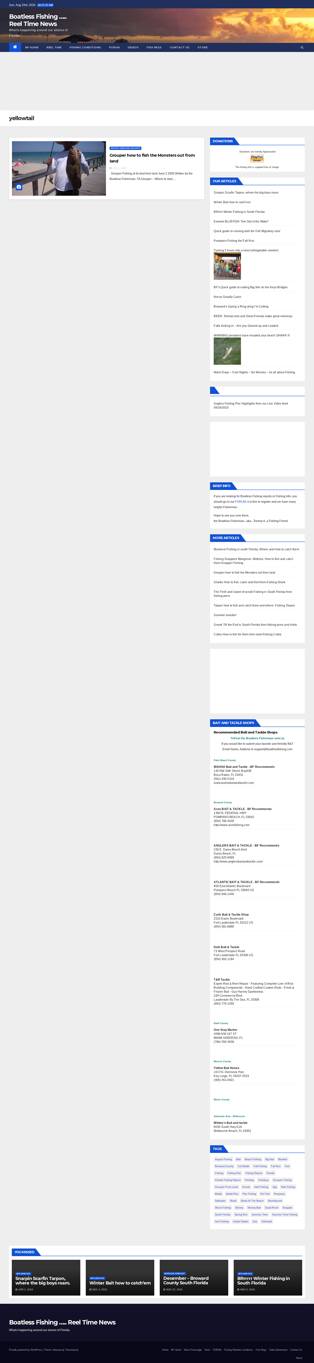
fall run (276, 1166)
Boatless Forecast (174, 1273)
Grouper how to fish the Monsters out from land (244, 572)
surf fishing (222, 1221)
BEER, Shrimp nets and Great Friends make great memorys (253, 316)
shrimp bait (254, 1207)
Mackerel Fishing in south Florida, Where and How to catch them (256, 549)
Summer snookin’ (225, 615)
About (299, 1358)
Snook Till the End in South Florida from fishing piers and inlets (255, 624)
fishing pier (234, 1173)
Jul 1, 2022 (120, 168)
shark (233, 1200)
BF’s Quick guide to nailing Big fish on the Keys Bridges (250, 287)
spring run (241, 1214)
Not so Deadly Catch (227, 296)
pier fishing (249, 1193)
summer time (260, 1214)
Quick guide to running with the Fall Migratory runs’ (247, 231)
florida (270, 1173)
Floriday (249, 1180)
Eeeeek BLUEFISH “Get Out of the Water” (241, 221)
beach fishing (253, 1159)
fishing (219, 1173)
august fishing (223, 1159)
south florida (222, 1214)
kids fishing (288, 1186)
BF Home (32, 47)
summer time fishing (284, 1214)
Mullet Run (232, 1193)
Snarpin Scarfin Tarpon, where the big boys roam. (246, 192)
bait (238, 1159)
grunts (246, 1186)
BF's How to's (23, 1274)
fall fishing (260, 1166)
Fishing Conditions (85, 47)
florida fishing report (228, 1180)
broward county (224, 1166)
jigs (274, 1186)
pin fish (265, 1193)
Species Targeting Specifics (125, 148)
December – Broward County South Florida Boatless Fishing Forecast (190, 1283)
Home (165, 1349)
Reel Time (54, 47)
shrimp (239, 1207)
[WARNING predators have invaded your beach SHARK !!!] (227, 350)
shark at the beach (252, 1200)
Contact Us (180, 47)
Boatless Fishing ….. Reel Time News (37, 20)
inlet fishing (261, 1186)
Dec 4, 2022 (99, 1289)
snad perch (271, 1207)
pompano (279, 1193)
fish (287, 1166)
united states (240, 1221)
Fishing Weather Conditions (238, 1349)
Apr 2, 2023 (26, 1289)
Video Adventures (278, 1349)
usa (255, 1221)
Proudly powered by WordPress (26, 1349)
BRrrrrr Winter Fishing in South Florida (239, 211)
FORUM (114, 47)
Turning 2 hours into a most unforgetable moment (246, 250)
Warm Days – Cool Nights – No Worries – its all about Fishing (254, 372)
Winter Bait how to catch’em (232, 202)
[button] (302, 47)
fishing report (253, 1173)
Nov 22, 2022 (174, 1289)
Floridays (263, 1180)
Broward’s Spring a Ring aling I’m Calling (241, 306)
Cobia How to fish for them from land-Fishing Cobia (247, 634)
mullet (218, 1193)
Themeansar (71, 1349)
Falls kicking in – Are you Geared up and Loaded (246, 325)
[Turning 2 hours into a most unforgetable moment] (227, 265)
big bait (269, 1159)
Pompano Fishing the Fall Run (234, 240)
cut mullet (243, 1166)
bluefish (282, 1159)
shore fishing (223, 1207)
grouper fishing (282, 1180)
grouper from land (226, 1186)
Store (203, 47)
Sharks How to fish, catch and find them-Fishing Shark (249, 582)
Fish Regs (154, 47)
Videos (133, 47)
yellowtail (266, 1221)
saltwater (220, 1200)
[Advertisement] (157, 79)
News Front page (193, 1349)
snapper (287, 1207)
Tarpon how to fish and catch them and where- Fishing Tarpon (254, 605)
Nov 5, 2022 (247, 1289)
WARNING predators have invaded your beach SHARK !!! (252, 335)
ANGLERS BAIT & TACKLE (233, 845)
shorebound (275, 1200)
